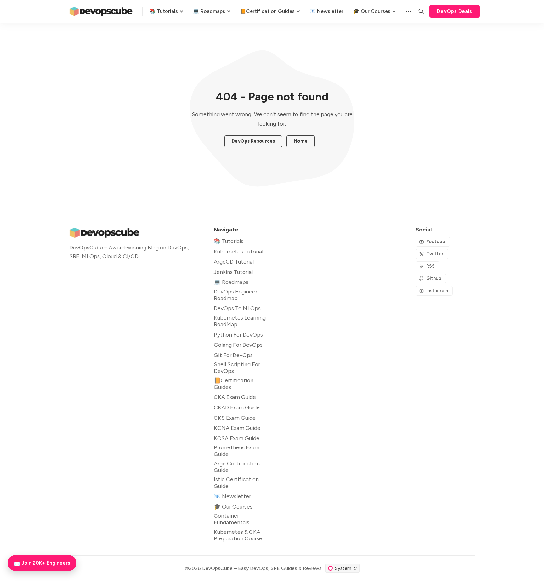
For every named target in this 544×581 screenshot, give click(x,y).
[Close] (310, 243)
